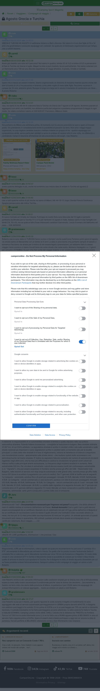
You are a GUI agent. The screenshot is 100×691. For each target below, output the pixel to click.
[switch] (82, 308)
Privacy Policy (64, 435)
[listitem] (50, 302)
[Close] (94, 256)
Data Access (50, 435)
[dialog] (50, 345)
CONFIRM (31, 426)
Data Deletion (35, 435)
